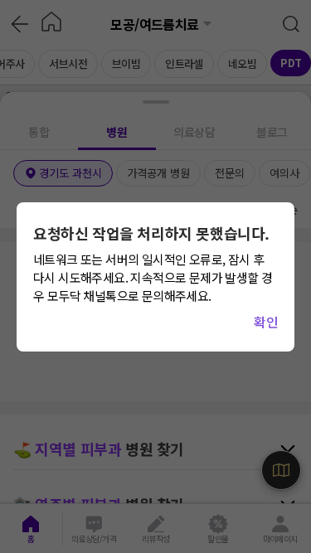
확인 (266, 322)
